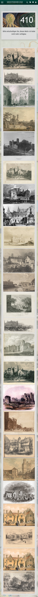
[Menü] (2, 2)
